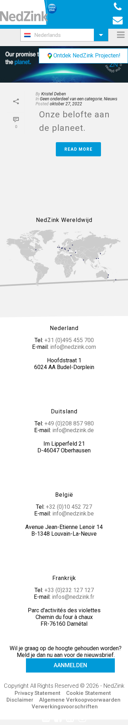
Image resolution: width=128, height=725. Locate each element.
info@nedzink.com (73, 347)
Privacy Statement (37, 693)
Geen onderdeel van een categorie (71, 98)
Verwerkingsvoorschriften (65, 706)
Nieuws (110, 98)
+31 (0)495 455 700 (69, 340)
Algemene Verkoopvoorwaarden (80, 700)
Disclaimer (19, 700)
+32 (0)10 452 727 (69, 506)
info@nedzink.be (73, 513)
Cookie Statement (88, 693)
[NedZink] (28, 12)
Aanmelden (70, 665)
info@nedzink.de (73, 430)
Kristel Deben (53, 93)
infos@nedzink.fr (73, 596)
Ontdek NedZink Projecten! (87, 55)
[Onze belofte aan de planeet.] (64, 64)
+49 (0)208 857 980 (69, 423)
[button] (64, 34)
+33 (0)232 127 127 (69, 590)
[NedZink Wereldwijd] (64, 257)
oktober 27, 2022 (66, 103)
